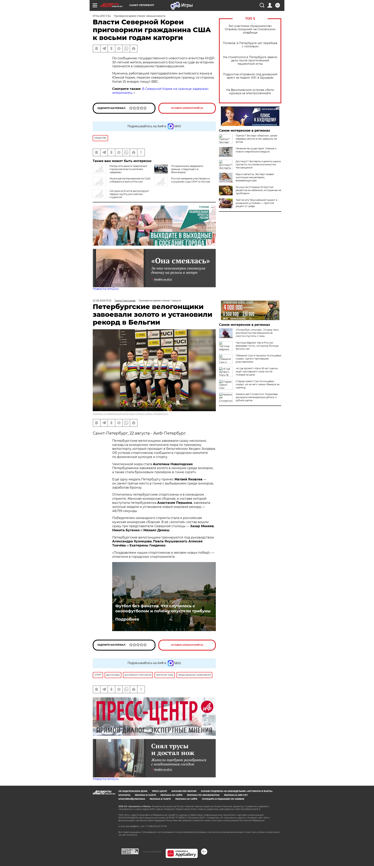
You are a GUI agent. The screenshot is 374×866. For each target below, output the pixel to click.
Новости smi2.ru (106, 289)
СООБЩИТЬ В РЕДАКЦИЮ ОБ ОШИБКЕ (223, 799)
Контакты (124, 795)
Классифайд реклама (131, 799)
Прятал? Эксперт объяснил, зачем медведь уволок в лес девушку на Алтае (256, 138)
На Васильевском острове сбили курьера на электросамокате (250, 91)
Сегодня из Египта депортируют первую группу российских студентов (129, 194)
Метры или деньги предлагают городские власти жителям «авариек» (128, 169)
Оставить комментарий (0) (187, 108)
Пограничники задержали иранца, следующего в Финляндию (187, 169)
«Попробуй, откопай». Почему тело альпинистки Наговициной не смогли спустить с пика (257, 332)
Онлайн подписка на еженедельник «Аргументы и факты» (237, 791)
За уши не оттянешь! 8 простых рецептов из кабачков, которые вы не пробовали (258, 190)
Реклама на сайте (172, 795)
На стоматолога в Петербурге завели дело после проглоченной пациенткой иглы (250, 61)
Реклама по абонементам (203, 795)
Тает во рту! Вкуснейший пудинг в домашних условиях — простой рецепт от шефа (256, 203)
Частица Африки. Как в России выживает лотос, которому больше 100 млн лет (257, 345)
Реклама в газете (145, 795)
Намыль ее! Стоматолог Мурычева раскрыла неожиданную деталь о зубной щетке (257, 397)
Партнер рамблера (152, 851)
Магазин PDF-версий (183, 791)
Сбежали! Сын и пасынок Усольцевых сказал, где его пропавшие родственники (258, 358)
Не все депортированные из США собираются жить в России (129, 180)
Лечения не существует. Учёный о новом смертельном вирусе (256, 150)
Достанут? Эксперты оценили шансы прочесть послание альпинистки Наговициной (258, 164)
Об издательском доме (132, 791)
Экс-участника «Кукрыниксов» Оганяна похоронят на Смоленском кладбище (250, 29)
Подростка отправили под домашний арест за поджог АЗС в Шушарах (250, 76)
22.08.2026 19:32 (102, 300)
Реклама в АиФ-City (236, 795)
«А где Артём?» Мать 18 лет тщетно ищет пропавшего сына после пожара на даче (257, 371)
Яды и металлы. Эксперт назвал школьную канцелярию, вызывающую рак (255, 177)
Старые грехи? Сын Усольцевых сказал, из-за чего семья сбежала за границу (257, 384)
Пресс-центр (159, 791)
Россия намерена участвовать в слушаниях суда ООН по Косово (190, 180)
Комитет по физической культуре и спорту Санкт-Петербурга (130, 413)
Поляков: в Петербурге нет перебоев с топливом (250, 45)
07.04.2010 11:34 (102, 15)
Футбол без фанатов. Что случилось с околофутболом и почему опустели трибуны (163, 608)
